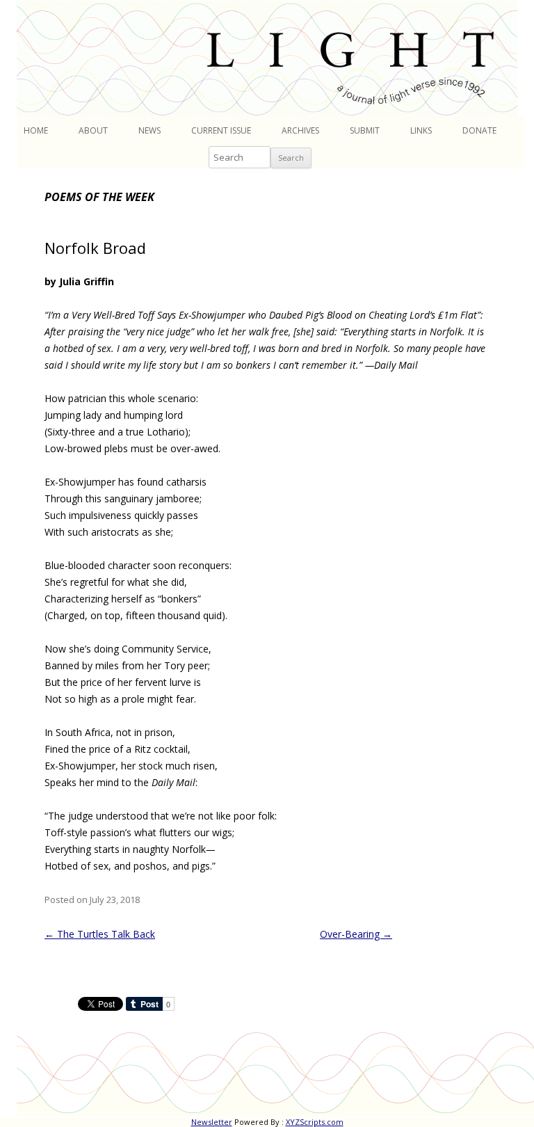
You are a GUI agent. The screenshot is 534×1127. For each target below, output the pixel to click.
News (149, 130)
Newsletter (211, 1122)
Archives (300, 130)
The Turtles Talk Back (99, 934)
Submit (365, 130)
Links (421, 130)
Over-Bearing (356, 934)
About (93, 130)
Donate (479, 130)
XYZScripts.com (314, 1122)
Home (36, 130)
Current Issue (221, 130)
